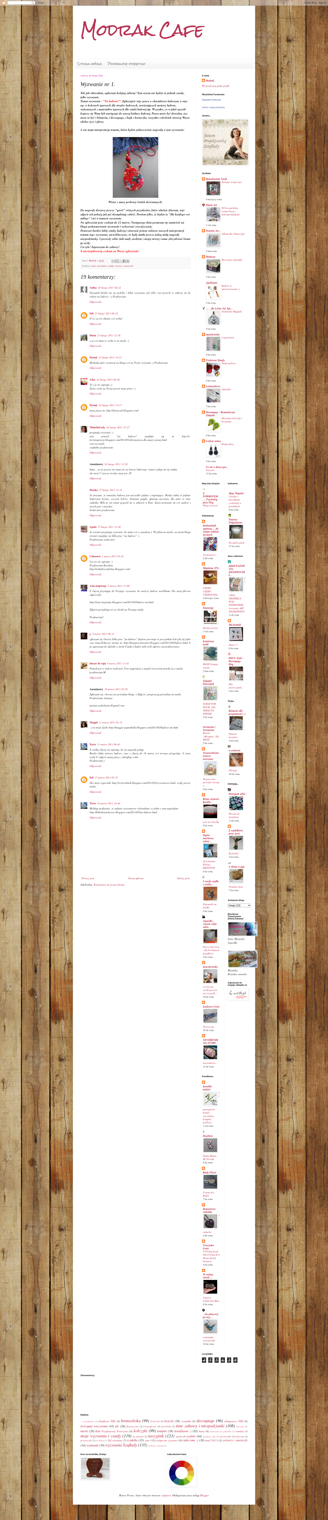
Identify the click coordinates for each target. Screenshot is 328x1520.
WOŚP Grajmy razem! (210, 665)
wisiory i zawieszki (124, 265)
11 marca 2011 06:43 (108, 744)
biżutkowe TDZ (107, 1421)
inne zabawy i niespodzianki (200, 1425)
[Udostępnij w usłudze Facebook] (124, 261)
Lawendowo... (210, 1063)
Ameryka (226, 389)
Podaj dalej (228, 444)
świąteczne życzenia (166, 1440)
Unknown (95, 556)
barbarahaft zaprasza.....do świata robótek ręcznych (211, 530)
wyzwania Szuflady (121, 1445)
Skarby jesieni (210, 628)
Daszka (94, 490)
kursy (202, 1431)
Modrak (210, 80)
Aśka (92, 379)
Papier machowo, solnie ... (208, 838)
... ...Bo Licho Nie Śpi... (219, 308)
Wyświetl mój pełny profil (215, 86)
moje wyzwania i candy (102, 265)
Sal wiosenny (115, 1440)
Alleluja (233, 770)
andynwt (166, 1495)
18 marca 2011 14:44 (108, 803)
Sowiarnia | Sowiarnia (209, 728)
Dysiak (93, 357)
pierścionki (225, 1436)
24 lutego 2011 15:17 (117, 427)
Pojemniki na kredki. (210, 905)
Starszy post (183, 878)
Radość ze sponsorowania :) (231, 287)
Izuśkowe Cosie (211, 1006)
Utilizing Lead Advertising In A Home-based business (211, 1256)
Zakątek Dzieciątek (208, 682)
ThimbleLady (97, 427)
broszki (168, 1421)
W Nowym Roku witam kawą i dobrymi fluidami (231, 211)
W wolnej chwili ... (208, 1276)
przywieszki (86, 1440)
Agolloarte (211, 283)
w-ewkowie (234, 750)
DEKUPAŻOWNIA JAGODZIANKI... (237, 570)
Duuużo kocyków (233, 735)
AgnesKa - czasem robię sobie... (210, 924)
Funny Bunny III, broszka (210, 1157)
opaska (179, 1436)
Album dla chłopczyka (233, 233)
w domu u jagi (237, 867)
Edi (92, 313)
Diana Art (211, 205)
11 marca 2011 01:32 (110, 722)
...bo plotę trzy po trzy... (210, 1315)
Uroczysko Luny (208, 1246)
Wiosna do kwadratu (234, 815)
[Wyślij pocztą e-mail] (113, 261)
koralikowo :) (183, 1431)
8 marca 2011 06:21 (103, 634)
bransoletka (131, 1420)
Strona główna (89, 64)
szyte (147, 1440)
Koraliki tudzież (207, 1087)
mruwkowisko (210, 967)
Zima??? (233, 645)
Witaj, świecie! (210, 505)
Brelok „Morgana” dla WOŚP (211, 736)
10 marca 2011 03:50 (116, 689)
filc (117, 1426)
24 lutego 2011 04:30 (108, 379)
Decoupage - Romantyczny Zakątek (220, 413)
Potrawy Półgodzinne (235, 521)
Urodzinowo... (210, 554)
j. (90, 634)
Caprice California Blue (211, 1299)
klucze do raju (98, 663)
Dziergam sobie (237, 794)
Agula (93, 527)
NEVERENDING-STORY (210, 1041)
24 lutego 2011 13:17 (110, 405)
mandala (240, 1431)
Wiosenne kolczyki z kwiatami (232, 420)
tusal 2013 (211, 1440)
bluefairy (208, 1136)
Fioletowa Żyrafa (215, 360)
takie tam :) (190, 1440)
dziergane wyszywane (94, 1426)
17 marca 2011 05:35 (106, 777)
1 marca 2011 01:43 (113, 556)
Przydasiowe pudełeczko (126, 64)
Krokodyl (233, 853)
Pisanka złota (236, 886)
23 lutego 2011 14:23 (110, 357)
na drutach (138, 1436)
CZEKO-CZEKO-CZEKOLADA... (211, 591)
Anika (93, 288)
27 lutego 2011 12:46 (109, 527)
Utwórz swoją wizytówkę (213, 107)
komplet (162, 1431)
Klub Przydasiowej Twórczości (111, 1431)
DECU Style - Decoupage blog (236, 661)
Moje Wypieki (236, 493)
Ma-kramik (235, 625)
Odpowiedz (95, 302)
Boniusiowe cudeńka (209, 1210)
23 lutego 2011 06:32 (106, 313)
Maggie (94, 722)
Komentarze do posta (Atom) (109, 884)
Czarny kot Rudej (208, 1194)
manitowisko (213, 334)
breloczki (155, 1421)
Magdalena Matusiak (211, 100)
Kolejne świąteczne (232, 182)
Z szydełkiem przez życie (236, 832)
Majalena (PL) (211, 568)
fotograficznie (150, 1426)
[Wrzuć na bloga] (117, 261)
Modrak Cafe (142, 30)
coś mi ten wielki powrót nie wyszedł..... (210, 990)
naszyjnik (156, 1435)
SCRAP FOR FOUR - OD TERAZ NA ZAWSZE (209, 708)
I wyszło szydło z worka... (211, 882)
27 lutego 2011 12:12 (110, 490)
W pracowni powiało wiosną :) (211, 782)
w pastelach (228, 337)
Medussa (210, 257)
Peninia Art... (213, 231)
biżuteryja (208, 608)
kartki (84, 1431)
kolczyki (140, 1430)
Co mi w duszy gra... (217, 467)
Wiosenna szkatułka (232, 259)
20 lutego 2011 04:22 (109, 287)
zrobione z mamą (155, 1445)
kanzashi (240, 1426)
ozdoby (191, 1436)
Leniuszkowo (213, 386)
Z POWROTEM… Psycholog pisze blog (210, 497)
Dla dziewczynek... (236, 685)
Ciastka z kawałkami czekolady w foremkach (235, 501)
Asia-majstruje (98, 586)
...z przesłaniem (87, 1421)
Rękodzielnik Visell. (217, 179)
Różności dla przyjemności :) (237, 712)
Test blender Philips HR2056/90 (209, 865)
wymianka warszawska (209, 1339)
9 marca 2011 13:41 (118, 663)
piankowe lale (209, 1436)
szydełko (132, 1440)
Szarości (210, 470)
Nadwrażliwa (229, 363)
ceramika (186, 1421)
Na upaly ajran (236, 542)
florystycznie (132, 1426)
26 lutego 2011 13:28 (116, 464)
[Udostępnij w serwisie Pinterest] (128, 261)
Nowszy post (87, 878)
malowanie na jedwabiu (220, 1431)
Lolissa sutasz (213, 441)
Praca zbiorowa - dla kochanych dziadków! (211, 950)
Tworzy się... (209, 1026)
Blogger (204, 1495)
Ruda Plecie (209, 1172)
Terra (93, 744)
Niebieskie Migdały (232, 311)
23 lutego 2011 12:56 (108, 335)
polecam (240, 1436)
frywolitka (166, 1426)
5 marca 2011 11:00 (118, 586)
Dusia (93, 335)
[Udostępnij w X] (120, 261)
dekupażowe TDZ (233, 1421)
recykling (100, 1440)
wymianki (93, 1445)
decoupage (205, 1420)
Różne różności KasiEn (211, 800)
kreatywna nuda (208, 642)
